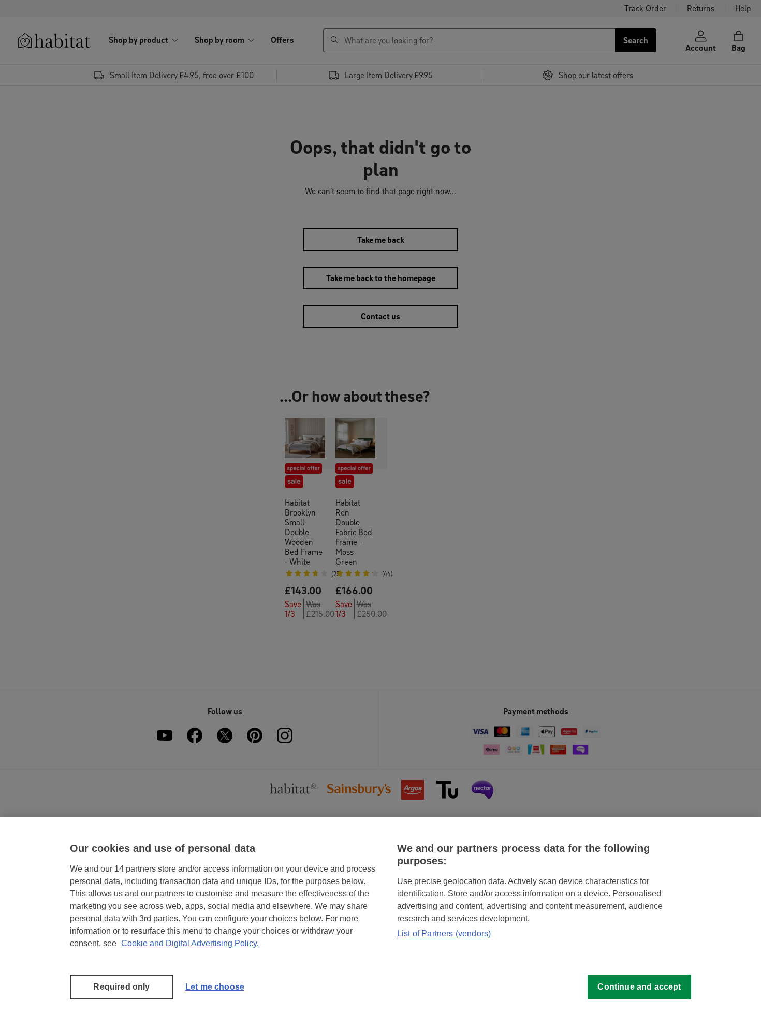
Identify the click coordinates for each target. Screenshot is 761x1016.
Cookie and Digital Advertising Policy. (190, 943)
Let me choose (214, 986)
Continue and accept (639, 986)
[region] (380, 916)
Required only (121, 986)
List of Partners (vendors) (444, 933)
